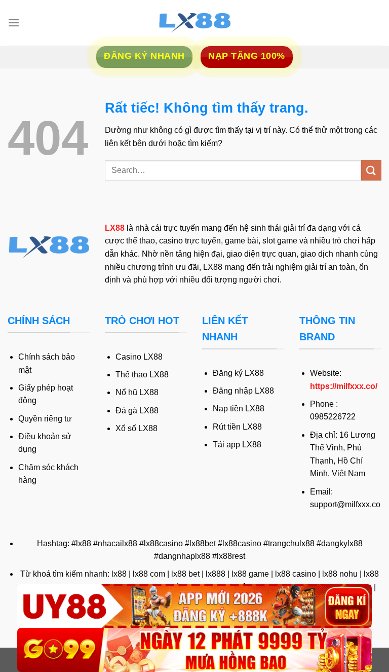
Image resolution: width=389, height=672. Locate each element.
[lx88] (194, 23)
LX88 (115, 228)
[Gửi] (371, 170)
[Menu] (14, 22)
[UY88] (194, 606)
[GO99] (194, 650)
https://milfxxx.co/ (343, 386)
